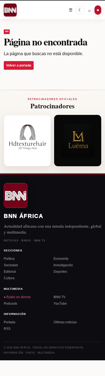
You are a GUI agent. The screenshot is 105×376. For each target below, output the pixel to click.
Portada (9, 322)
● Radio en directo (17, 297)
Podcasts (10, 303)
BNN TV (59, 297)
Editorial (10, 272)
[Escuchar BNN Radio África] (97, 10)
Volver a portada (18, 65)
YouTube (60, 303)
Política (9, 259)
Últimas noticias (65, 322)
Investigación (63, 265)
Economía (61, 259)
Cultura (9, 278)
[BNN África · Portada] (11, 10)
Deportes (60, 272)
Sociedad (11, 265)
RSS (7, 329)
